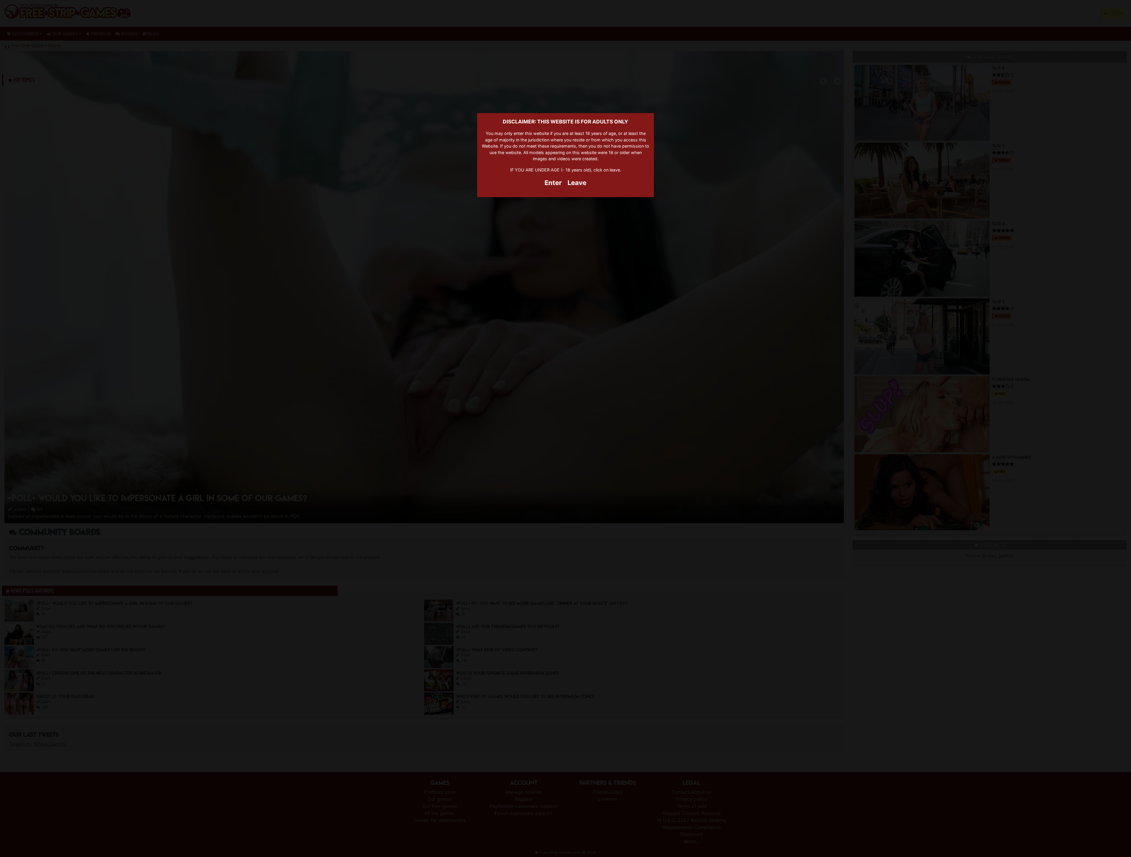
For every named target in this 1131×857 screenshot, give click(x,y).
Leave (577, 182)
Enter (553, 182)
